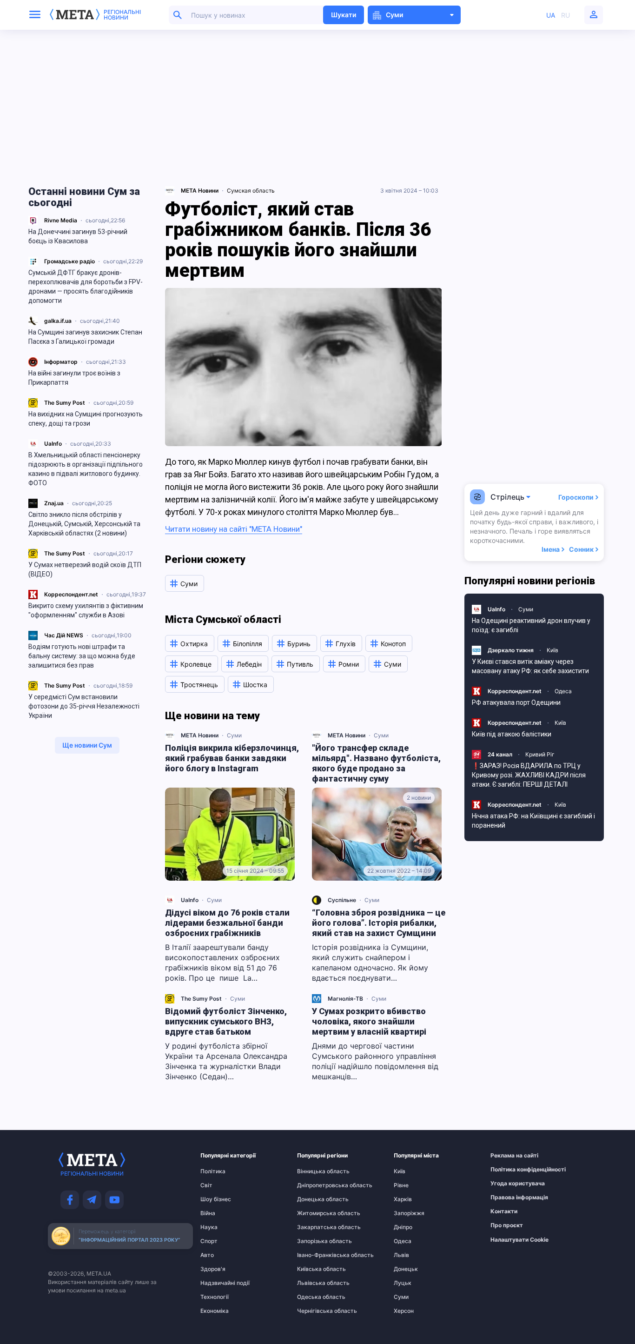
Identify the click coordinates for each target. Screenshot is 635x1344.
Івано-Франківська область (315, 1255)
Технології (214, 1297)
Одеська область (315, 1297)
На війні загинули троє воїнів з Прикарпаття (74, 377)
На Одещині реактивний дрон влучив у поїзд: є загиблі (531, 625)
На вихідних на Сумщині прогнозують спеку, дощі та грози (85, 418)
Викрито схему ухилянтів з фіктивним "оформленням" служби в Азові (85, 610)
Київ (552, 650)
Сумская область (251, 190)
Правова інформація (508, 1197)
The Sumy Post (64, 402)
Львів (401, 1255)
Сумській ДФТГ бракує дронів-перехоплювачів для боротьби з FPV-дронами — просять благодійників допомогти (85, 286)
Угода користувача (508, 1183)
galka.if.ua (58, 320)
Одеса (563, 691)
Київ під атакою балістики (511, 734)
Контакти (503, 1211)
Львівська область (315, 1283)
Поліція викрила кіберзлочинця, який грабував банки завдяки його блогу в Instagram (232, 758)
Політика (212, 1171)
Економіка (214, 1311)
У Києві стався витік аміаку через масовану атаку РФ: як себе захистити (530, 666)
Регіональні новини (122, 14)
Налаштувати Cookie (519, 1240)
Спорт (209, 1241)
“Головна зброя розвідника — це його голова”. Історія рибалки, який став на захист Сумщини (378, 923)
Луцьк (402, 1283)
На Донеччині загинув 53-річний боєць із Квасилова (77, 236)
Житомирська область (315, 1213)
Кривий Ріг (540, 754)
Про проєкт (506, 1225)
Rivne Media (60, 220)
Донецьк (406, 1269)
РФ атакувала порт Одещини (516, 702)
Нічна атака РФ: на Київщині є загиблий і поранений (533, 820)
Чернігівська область (315, 1311)
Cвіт (206, 1185)
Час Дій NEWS (63, 635)
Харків (403, 1199)
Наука (209, 1227)
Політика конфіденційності (508, 1169)
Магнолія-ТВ (345, 998)
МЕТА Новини (199, 735)
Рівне (401, 1185)
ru (565, 15)
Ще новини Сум (87, 745)
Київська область (315, 1269)
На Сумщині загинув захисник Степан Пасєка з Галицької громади (85, 336)
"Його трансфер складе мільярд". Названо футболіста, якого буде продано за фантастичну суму (376, 763)
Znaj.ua (54, 503)
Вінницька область (315, 1171)
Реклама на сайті (508, 1155)
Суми (234, 735)
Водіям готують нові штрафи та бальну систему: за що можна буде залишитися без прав (81, 656)
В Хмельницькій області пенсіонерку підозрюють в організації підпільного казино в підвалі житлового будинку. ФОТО (85, 469)
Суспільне (342, 899)
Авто (207, 1255)
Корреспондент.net (71, 594)
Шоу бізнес (215, 1199)
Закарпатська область (315, 1227)
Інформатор (61, 361)
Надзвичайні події (218, 1283)
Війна (207, 1213)
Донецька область (315, 1199)
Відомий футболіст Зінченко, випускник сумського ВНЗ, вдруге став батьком (226, 1021)
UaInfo (53, 443)
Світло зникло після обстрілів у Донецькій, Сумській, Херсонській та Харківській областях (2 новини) (84, 524)
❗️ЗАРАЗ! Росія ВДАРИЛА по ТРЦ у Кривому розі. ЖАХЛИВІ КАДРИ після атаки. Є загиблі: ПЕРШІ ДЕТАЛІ (529, 775)
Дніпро (403, 1227)
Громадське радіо (69, 261)
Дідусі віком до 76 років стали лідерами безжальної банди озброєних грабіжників (227, 923)
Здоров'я (212, 1269)
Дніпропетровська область (315, 1185)
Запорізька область (315, 1241)
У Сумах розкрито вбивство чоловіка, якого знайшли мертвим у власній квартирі (369, 1021)
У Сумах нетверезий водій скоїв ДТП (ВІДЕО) (84, 569)
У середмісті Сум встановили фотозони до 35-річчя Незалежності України (83, 706)
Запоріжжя (409, 1213)
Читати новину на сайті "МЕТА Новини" (233, 529)
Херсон (404, 1311)
